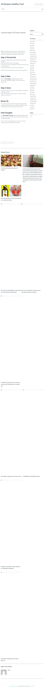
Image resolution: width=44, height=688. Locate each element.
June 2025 (32, 67)
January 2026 (33, 54)
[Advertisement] (22, 22)
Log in (31, 115)
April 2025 (32, 70)
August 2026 (32, 41)
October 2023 (33, 103)
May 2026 (32, 47)
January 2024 (33, 98)
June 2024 (32, 88)
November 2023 (33, 101)
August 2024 (32, 85)
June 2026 (32, 45)
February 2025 (33, 74)
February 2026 (33, 52)
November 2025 (33, 58)
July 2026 (32, 43)
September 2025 (33, 61)
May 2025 (32, 68)
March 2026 (32, 50)
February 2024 (33, 96)
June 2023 (32, 107)
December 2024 (33, 78)
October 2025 (33, 59)
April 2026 (32, 48)
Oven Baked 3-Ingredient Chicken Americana (11, 476)
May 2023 (32, 108)
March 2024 (32, 94)
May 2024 (32, 90)
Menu (3, 9)
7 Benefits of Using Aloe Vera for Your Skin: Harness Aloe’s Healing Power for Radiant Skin (10, 384)
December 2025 (33, 56)
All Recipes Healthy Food (12, 4)
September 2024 (33, 83)
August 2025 (32, 63)
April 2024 (32, 92)
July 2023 (32, 105)
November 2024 (33, 79)
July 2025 (32, 65)
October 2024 (33, 81)
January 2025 (33, 76)
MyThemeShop (31, 686)
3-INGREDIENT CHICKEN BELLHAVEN (31, 476)
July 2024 (32, 87)
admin (9, 670)
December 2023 (33, 99)
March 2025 (32, 72)
